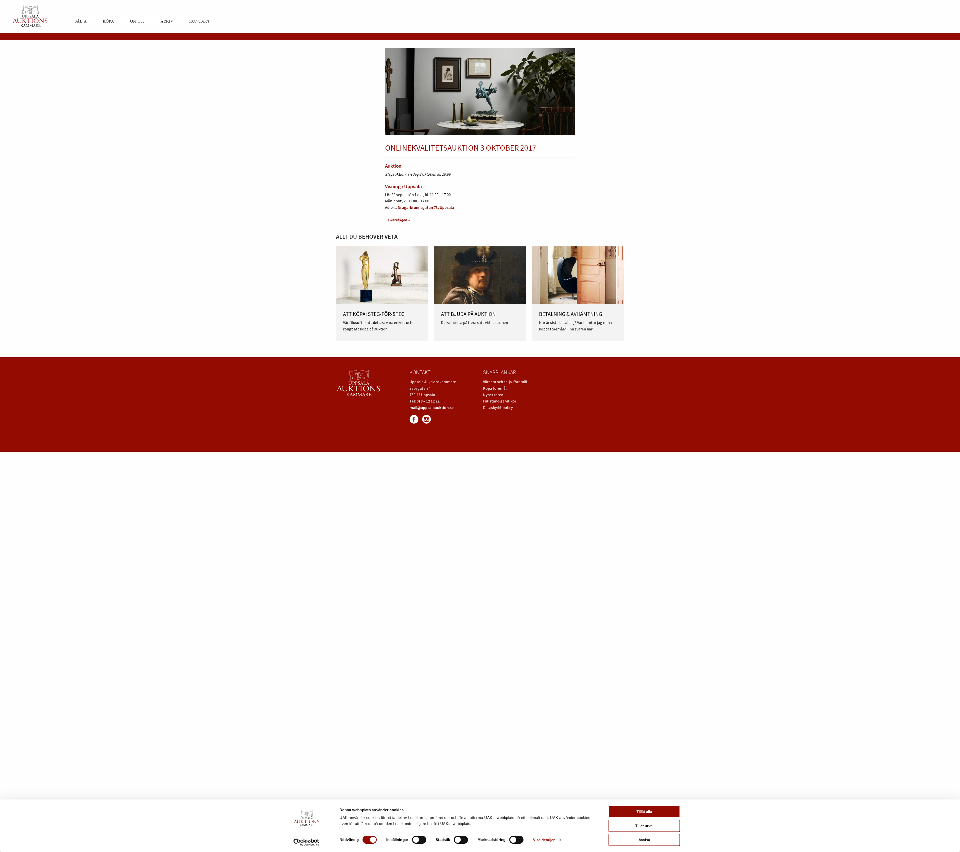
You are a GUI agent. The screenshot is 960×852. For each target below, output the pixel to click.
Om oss (137, 21)
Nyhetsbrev (493, 394)
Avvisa (644, 840)
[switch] (419, 840)
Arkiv (166, 21)
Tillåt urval (644, 826)
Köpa (108, 21)
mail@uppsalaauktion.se (432, 407)
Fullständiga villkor (499, 400)
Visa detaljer (544, 840)
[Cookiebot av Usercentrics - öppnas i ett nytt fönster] (306, 842)
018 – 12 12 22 (428, 400)
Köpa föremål (495, 388)
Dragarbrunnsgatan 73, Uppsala (426, 207)
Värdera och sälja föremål (505, 381)
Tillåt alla (644, 811)
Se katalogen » (397, 219)
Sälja (81, 21)
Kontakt (199, 21)
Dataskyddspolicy (498, 407)
